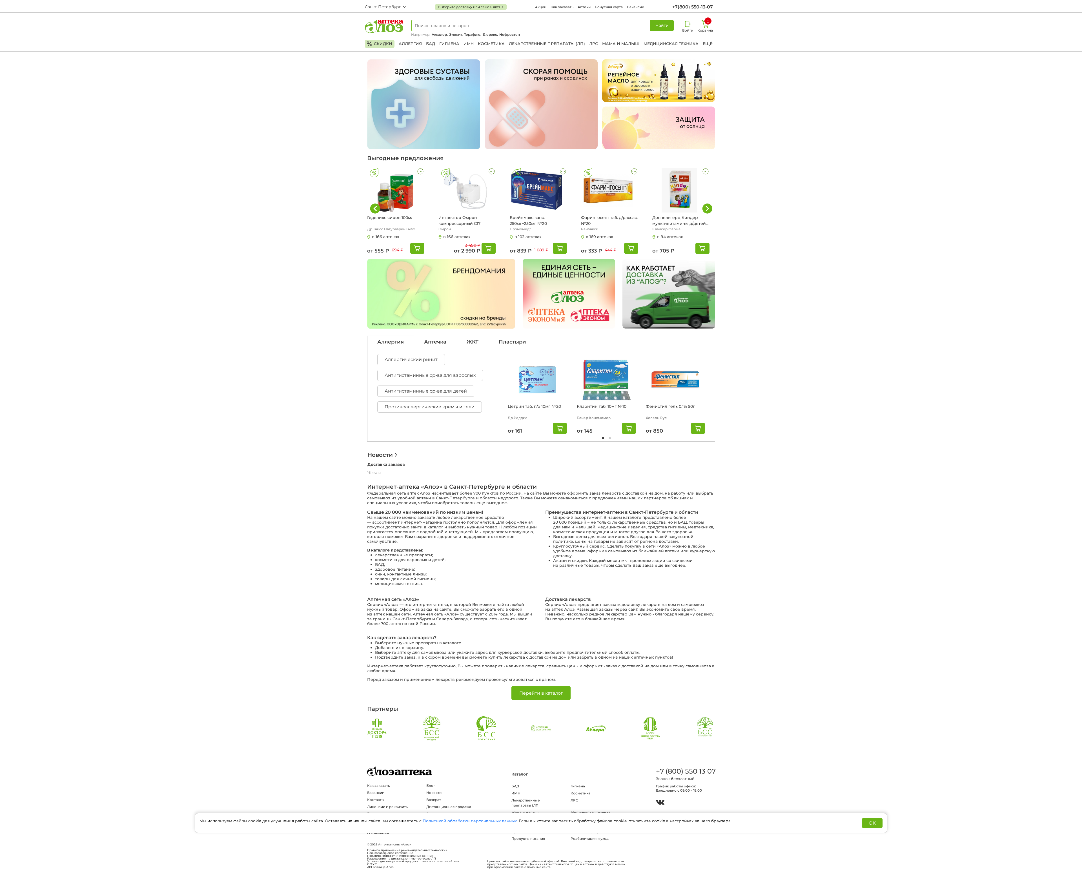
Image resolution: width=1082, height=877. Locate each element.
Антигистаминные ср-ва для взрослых (430, 375)
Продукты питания (528, 838)
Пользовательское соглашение (390, 853)
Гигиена (449, 43)
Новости (380, 454)
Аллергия (410, 43)
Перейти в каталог (541, 693)
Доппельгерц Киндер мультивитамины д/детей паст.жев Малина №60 (679, 221)
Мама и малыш (620, 43)
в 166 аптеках (385, 236)
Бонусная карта (609, 7)
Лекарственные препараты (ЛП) (547, 43)
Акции (540, 7)
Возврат (433, 800)
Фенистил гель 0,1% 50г (670, 406)
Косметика (491, 43)
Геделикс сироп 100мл (390, 217)
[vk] (660, 803)
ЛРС (593, 43)
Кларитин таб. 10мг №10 (601, 406)
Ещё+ (709, 43)
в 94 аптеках (670, 236)
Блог (430, 785)
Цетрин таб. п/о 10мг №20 (534, 406)
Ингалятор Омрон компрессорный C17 (459, 220)
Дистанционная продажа (448, 807)
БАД (430, 43)
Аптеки (584, 7)
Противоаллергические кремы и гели (430, 406)
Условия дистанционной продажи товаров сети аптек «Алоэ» (413, 861)
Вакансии (635, 7)
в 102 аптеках (528, 236)
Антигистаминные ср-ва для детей (426, 391)
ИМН (469, 43)
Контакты (375, 800)
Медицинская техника (671, 43)
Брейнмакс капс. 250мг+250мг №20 (528, 220)
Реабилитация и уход (590, 838)
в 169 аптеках (599, 236)
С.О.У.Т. (372, 864)
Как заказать (562, 7)
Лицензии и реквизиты (388, 807)
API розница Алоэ (380, 867)
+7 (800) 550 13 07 (685, 771)
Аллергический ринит (411, 359)
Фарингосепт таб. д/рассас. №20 (609, 220)
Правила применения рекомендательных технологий (407, 850)
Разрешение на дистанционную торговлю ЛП (401, 858)
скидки (379, 44)
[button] (707, 208)
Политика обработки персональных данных (400, 855)
